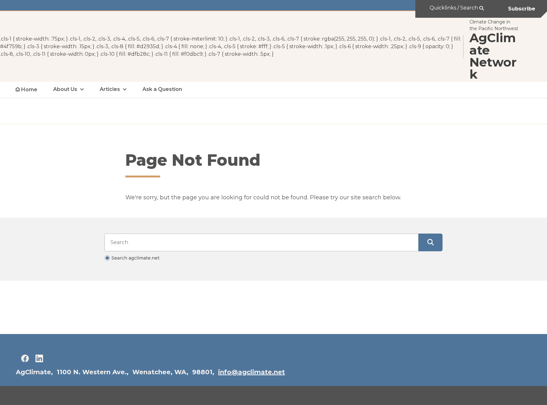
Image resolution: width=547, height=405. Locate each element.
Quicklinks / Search (454, 8)
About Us (65, 89)
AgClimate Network (493, 56)
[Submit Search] (430, 242)
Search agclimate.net (135, 258)
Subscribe (521, 9)
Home (29, 90)
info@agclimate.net (251, 372)
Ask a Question (162, 89)
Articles (110, 89)
